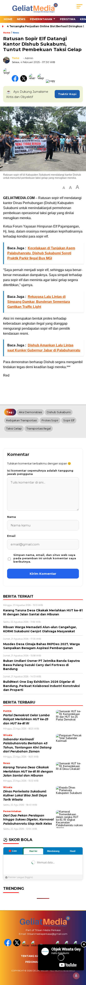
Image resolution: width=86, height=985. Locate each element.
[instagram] (26, 945)
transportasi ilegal (39, 428)
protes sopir (50, 420)
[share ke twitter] (24, 80)
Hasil (72, 851)
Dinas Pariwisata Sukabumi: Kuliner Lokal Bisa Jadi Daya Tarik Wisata (25, 795)
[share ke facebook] (16, 80)
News (21, 19)
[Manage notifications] (76, 975)
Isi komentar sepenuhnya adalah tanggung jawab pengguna (40, 472)
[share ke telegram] (41, 80)
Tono (15, 58)
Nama (11, 516)
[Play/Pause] (43, 966)
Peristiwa (67, 19)
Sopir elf (68, 420)
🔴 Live (13, 851)
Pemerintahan (41, 19)
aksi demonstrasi (30, 412)
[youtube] (35, 945)
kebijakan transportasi (21, 420)
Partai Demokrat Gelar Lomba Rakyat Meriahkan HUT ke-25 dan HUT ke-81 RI (26, 719)
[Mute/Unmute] (50, 966)
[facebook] (8, 945)
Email (11, 536)
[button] (63, 187)
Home (8, 19)
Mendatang (53, 851)
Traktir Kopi (67, 94)
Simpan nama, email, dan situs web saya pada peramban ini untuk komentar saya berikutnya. (44, 558)
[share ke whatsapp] (33, 80)
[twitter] (17, 945)
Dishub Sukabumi (59, 412)
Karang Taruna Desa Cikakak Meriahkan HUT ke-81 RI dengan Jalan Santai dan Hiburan (28, 771)
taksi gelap (14, 428)
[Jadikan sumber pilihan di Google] (7, 80)
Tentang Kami (31, 956)
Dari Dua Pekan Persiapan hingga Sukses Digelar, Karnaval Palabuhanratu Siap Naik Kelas (28, 819)
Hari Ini (33, 851)
